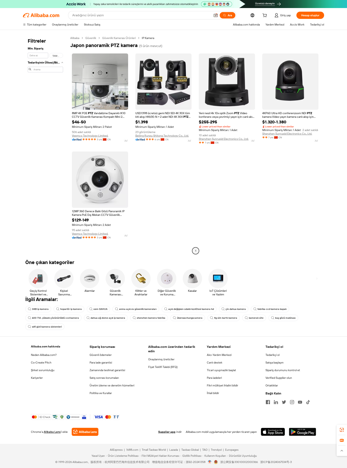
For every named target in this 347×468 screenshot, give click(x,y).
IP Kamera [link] (148, 38)
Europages (232, 449)
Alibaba (74, 38)
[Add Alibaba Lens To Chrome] (85, 432)
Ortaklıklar (271, 385)
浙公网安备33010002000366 (239, 462)
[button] (215, 15)
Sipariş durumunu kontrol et (282, 370)
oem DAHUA (100, 309)
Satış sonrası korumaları (104, 377)
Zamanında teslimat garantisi (107, 370)
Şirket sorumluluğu (42, 370)
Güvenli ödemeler (101, 354)
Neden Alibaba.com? (44, 354)
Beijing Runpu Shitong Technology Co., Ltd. (162, 135)
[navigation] (45, 145)
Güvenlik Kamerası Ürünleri (119, 38)
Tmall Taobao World (154, 449)
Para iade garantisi (101, 362)
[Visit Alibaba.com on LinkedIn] (276, 402)
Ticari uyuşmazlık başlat (221, 370)
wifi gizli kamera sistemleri (47, 326)
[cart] (265, 15)
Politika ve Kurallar (101, 393)
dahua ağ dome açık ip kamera (108, 317)
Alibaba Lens (52, 431)
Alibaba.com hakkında (45, 346)
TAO (204, 449)
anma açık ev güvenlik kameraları (138, 309)
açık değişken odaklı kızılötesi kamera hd (191, 309)
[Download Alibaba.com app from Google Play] (302, 432)
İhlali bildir (213, 393)
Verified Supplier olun (278, 377)
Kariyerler (37, 377)
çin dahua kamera (236, 309)
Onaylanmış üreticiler (161, 359)
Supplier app (167, 431)
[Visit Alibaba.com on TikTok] (308, 402)
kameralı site (256, 317)
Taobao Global (190, 449)
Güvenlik (90, 38)
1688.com (132, 449)
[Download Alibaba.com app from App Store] (273, 432)
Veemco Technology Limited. (90, 135)
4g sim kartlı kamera (225, 317)
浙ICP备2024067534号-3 (276, 462)
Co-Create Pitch (41, 362)
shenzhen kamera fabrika (151, 317)
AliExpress (116, 449)
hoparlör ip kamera (71, 309)
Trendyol (216, 449)
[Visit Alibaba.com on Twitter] (284, 402)
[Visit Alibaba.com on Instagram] (292, 402)
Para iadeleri (214, 377)
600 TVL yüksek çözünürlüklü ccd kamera (55, 317)
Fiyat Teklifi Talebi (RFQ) (163, 367)
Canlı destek (214, 362)
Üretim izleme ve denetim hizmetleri (112, 385)
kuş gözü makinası (285, 317)
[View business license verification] (210, 462)
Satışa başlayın (274, 362)
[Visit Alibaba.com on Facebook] (267, 402)
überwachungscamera (189, 317)
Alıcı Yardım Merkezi (219, 354)
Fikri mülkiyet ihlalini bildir (222, 385)
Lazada (173, 449)
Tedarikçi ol (272, 354)
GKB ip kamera (40, 309)
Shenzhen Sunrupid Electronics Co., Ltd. (224, 138)
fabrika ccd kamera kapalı (272, 309)
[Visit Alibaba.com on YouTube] (300, 402)
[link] (342, 430)
